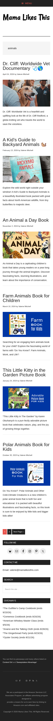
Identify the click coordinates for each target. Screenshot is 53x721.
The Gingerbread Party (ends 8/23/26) (23, 633)
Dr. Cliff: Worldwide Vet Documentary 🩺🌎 (26, 66)
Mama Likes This (26, 17)
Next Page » (18, 532)
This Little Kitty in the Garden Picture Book (24, 372)
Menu (28, 3)
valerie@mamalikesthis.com (24, 570)
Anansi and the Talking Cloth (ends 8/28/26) (26, 629)
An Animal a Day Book (26, 220)
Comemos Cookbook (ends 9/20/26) (22, 616)
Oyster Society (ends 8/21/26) (19, 637)
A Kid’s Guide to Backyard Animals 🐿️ (25, 142)
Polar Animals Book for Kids (26, 447)
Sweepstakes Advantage (26, 662)
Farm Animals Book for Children (26, 298)
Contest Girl (7, 662)
